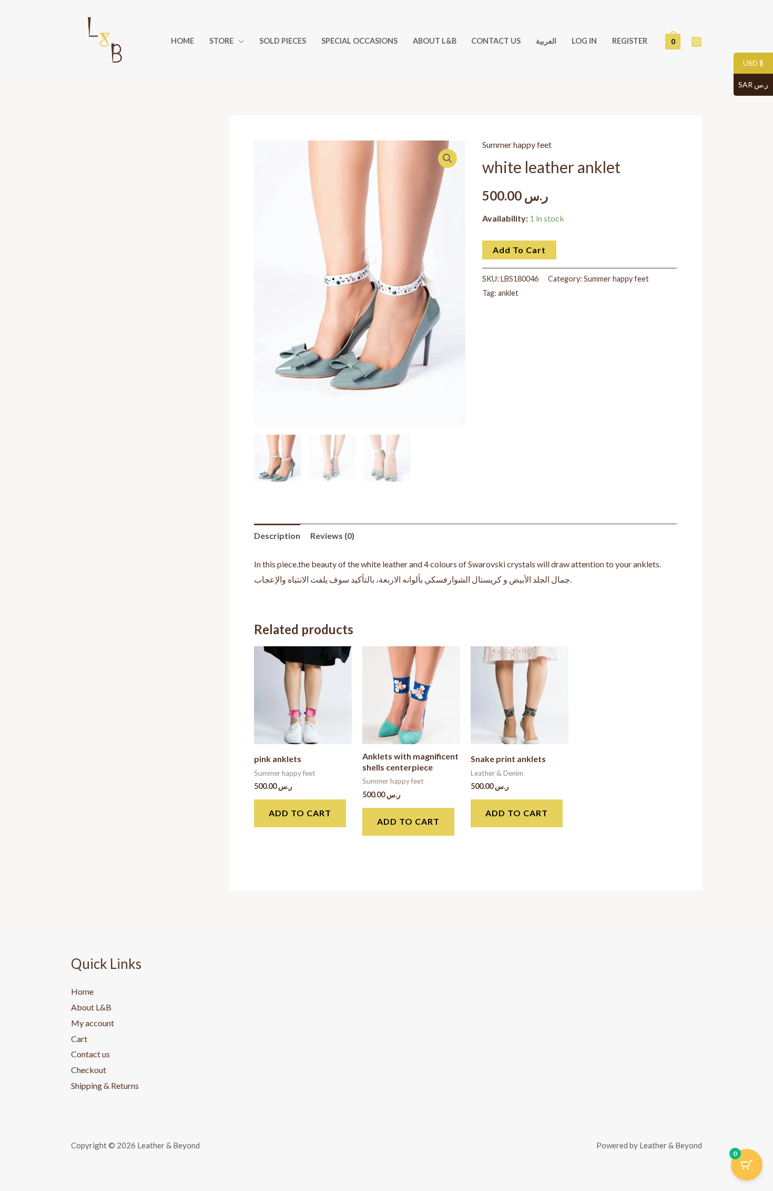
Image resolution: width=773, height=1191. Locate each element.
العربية (546, 40)
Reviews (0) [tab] (332, 536)
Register (629, 40)
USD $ (749, 63)
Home (182, 40)
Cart (79, 1039)
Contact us (496, 40)
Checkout (88, 1070)
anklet (508, 292)
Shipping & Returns (105, 1085)
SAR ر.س (751, 85)
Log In (584, 40)
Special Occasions (359, 40)
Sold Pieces (282, 40)
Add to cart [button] (300, 813)
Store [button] (221, 40)
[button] (447, 158)
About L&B (434, 40)
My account (92, 1023)
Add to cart (519, 250)
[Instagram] (696, 41)
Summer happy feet (517, 144)
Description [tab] (277, 536)
